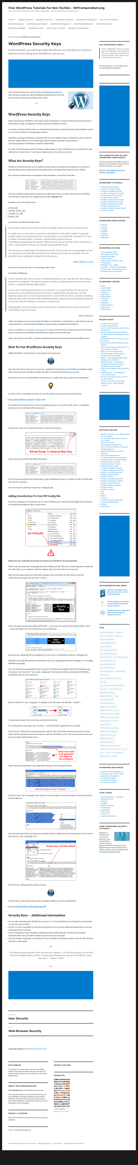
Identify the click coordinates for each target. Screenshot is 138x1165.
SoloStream (104, 299)
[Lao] (65, 1093)
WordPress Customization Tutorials (112, 200)
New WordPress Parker (107, 664)
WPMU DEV (104, 235)
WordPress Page (105, 724)
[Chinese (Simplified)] (67, 1081)
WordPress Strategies (17, 28)
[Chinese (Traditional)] (69, 1081)
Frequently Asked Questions (110, 502)
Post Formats (104, 675)
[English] (65, 1084)
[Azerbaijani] (65, 1079)
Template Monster (107, 305)
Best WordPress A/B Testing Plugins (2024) (115, 339)
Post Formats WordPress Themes (110, 678)
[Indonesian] (59, 1090)
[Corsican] (55, 1084)
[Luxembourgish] (57, 1095)
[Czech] (59, 1084)
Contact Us (104, 498)
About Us (104, 496)
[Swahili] (55, 1104)
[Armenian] (63, 1079)
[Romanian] (59, 1099)
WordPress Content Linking (109, 710)
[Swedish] (57, 1104)
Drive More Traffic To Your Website (112, 774)
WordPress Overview (44, 20)
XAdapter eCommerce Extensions (111, 271)
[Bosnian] (57, 1081)
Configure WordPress (107, 639)
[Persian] (67, 1097)
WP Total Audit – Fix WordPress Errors (113, 269)
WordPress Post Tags (106, 738)
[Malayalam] (63, 1095)
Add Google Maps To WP (109, 252)
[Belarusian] (69, 1079)
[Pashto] (65, 1097)
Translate (66, 1111)
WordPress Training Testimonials (112, 500)
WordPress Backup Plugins (109, 326)
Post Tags (103, 682)
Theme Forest (105, 307)
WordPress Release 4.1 (107, 742)
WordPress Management (60, 24)
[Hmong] (67, 1088)
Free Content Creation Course (110, 455)
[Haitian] (57, 1088)
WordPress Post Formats (108, 735)
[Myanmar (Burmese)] (59, 1097)
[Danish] (61, 1084)
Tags (116, 696)
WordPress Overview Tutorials (110, 189)
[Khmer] (57, 1093)
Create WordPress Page (107, 643)
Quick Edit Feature (115, 689)
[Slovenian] (59, 1102)
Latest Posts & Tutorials (55, 28)
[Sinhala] (55, 1102)
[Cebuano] (63, 1081)
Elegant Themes (106, 290)
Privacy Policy (105, 812)
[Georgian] (65, 1086)
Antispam (104, 801)
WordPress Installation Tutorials (111, 191)
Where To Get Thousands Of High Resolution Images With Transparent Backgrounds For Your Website (113, 354)
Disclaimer (104, 803)
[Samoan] (61, 1102)
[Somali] (65, 1102)
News (102, 494)
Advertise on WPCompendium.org (112, 772)
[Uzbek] (57, 1106)
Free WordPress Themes (109, 780)
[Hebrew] (63, 1088)
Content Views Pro (107, 258)
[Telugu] (63, 1104)
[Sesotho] (67, 1099)
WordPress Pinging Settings (109, 728)
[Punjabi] (57, 1099)
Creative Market (106, 288)
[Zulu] (69, 1106)
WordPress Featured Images (109, 717)
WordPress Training (107, 210)
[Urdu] (55, 1106)
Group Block (105, 341)
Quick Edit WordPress (107, 692)
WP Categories (118, 752)
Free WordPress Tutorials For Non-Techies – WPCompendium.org (56, 8)
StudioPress (105, 303)
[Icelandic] (55, 1090)
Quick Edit (103, 689)
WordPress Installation (64, 20)
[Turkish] (67, 1104)
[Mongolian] (57, 1097)
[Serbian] (63, 1099)
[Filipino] (55, 1086)
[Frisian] (61, 1086)
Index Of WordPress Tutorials (110, 462)
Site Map (103, 504)
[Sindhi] (69, 1099)
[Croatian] (57, 1084)
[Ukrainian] (69, 1104)
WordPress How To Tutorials (109, 721)
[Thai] (65, 1104)
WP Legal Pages (106, 263)
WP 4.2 (108, 752)
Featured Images (105, 646)
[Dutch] (63, 1084)
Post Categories (120, 671)
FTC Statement (105, 807)
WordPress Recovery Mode (109, 324)
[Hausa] (59, 1088)
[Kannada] (69, 1090)
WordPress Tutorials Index (78, 28)
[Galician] (63, 1086)
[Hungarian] (69, 1088)
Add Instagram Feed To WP (109, 254)
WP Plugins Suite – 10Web (109, 265)
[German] (67, 1086)
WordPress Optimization (83, 24)
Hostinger (104, 229)
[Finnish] (57, 1086)
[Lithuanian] (55, 1095)
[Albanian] (57, 1079)
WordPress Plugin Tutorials (110, 197)
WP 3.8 (124, 749)
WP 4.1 (102, 752)
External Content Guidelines (110, 776)
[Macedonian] (59, 1095)
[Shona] (65, 1099)
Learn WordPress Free (121, 657)
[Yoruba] (67, 1106)
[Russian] (61, 1099)
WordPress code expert (35, 330)
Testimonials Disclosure (109, 816)
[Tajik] (59, 1104)
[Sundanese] (69, 1102)
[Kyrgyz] (63, 1093)
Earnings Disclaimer (107, 805)
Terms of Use (105, 814)
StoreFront (104, 301)
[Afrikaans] (55, 1079)
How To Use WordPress (109, 20)
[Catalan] (61, 1081)
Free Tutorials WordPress (108, 650)
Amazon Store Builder (108, 256)
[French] (59, 1086)
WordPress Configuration (86, 20)
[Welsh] (61, 1106)
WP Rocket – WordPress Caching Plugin (114, 267)
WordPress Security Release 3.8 (110, 745)
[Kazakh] (55, 1093)
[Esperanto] (67, 1084)
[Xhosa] (63, 1106)
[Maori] (69, 1095)
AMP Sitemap (105, 506)
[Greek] (69, 1086)
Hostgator (104, 227)
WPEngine (104, 233)
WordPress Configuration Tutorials (112, 193)
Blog (17, 37)
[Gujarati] (55, 1088)
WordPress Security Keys (37, 1049)
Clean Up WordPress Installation (110, 636)
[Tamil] (61, 1104)
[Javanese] (67, 1090)
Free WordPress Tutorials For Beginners (114, 457)
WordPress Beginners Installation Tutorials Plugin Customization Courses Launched (118, 604)
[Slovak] (57, 1102)
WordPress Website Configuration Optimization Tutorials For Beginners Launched (118, 613)
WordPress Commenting (108, 706)
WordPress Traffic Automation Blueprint (114, 460)
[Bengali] (55, 1081)
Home (10, 20)
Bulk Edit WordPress (106, 632)
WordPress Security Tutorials (110, 206)
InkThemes (104, 292)
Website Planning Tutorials (109, 187)
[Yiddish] (65, 1106)
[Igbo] (57, 1090)
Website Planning (25, 20)
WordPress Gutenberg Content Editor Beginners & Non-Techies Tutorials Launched (113, 383)
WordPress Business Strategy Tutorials (113, 208)
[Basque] (67, 1079)
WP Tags (114, 756)
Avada (103, 286)
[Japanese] (65, 1090)
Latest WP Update (106, 657)
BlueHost (104, 225)
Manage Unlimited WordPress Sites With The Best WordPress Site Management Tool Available (115, 334)
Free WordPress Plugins (108, 778)
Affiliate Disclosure (107, 799)
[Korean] (59, 1093)
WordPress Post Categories (108, 731)
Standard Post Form (106, 696)
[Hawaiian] (61, 1088)
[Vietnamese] (59, 1106)
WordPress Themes (107, 477)
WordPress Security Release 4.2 (110, 749)
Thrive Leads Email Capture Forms (112, 261)
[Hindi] (65, 1088)
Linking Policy (105, 810)
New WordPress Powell (107, 668)
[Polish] (69, 1097)
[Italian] (63, 1090)
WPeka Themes (106, 309)
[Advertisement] (51, 74)
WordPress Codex (86, 262)
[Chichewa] (65, 1081)
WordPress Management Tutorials (112, 202)
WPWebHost (105, 238)
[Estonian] (69, 1084)
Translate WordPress (106, 699)
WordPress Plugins (16, 24)
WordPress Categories (107, 703)
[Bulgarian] (59, 1081)
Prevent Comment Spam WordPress (112, 685)
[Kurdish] (61, 1093)
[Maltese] (67, 1095)
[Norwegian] (63, 1097)
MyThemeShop (106, 296)
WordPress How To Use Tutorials (111, 195)
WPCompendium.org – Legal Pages (112, 797)
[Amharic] (59, 1079)
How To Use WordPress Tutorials (111, 472)
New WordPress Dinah (107, 660)
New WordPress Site (106, 671)
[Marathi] (55, 1097)
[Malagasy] (61, 1095)
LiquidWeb (104, 231)
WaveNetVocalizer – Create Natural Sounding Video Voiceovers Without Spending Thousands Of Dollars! (112, 364)
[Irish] (61, 1090)
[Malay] (65, 1095)
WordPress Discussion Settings (110, 714)
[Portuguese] (55, 1099)
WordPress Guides (36, 28)
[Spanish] (67, 1102)
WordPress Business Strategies (111, 485)
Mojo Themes (105, 294)
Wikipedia (89, 316)
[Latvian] (69, 1093)
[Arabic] (61, 1079)
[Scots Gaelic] (63, 1102)
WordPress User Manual (108, 782)
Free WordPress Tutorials (108, 653)
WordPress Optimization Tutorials (112, 204)
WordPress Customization (37, 24)
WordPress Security (104, 24)
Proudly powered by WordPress (74, 1143)
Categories (119, 632)
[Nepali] (61, 1097)
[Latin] (67, 1093)
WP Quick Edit (105, 756)
